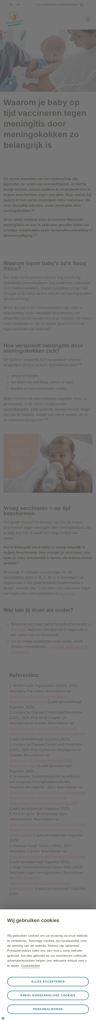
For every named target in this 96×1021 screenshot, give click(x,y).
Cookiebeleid (30, 965)
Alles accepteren (48, 981)
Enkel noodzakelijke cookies (48, 995)
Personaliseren (48, 1009)
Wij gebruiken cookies (33, 920)
